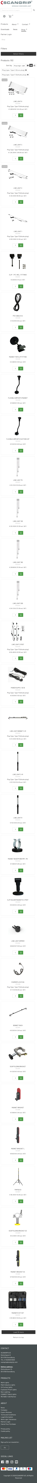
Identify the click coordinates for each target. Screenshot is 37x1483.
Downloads (5, 29)
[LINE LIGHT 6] (18, 88)
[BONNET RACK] (18, 1012)
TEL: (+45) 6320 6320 (8, 1360)
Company (4, 1410)
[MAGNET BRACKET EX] (18, 1258)
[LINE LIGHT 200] (18, 590)
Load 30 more (18, 1332)
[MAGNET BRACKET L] (18, 1135)
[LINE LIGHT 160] (18, 549)
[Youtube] (16, 1462)
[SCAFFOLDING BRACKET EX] (18, 1217)
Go (5, 1447)
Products (4, 24)
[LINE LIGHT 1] (18, 218)
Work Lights (5, 1382)
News (15, 29)
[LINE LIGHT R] (18, 804)
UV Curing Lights (6, 1387)
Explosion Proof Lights (9, 1389)
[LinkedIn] (7, 1462)
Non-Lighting (5, 1392)
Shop (23, 30)
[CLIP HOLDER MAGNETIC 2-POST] (18, 886)
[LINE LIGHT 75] (18, 467)
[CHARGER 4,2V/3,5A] (18, 968)
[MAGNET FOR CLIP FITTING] (18, 343)
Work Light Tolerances (8, 1419)
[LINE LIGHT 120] (18, 508)
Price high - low (19, 66)
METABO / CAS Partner (8, 1397)
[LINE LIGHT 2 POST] (18, 631)
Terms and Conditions (8, 1415)
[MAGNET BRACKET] (18, 1094)
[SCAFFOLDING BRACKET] (18, 1053)
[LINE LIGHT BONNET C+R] (18, 718)
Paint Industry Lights (8, 1385)
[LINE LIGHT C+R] (18, 761)
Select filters (18, 54)
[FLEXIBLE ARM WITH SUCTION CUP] (18, 425)
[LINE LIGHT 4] (18, 131)
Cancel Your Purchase (8, 1424)
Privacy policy (5, 1429)
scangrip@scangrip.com (9, 1362)
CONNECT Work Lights (8, 1394)
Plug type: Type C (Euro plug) (13, 70)
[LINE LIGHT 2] (18, 174)
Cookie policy (5, 1431)
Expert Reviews (6, 1412)
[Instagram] (12, 1462)
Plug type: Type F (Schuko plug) (14, 75)
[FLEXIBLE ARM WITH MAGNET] (18, 384)
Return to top (18, 1337)
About (14, 24)
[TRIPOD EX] (18, 1176)
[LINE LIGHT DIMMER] (18, 927)
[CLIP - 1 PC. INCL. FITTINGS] (18, 261)
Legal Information (7, 1417)
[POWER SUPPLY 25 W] (18, 674)
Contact (25, 24)
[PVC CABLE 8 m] (18, 302)
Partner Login (6, 34)
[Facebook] (2, 1462)
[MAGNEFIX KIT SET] (18, 1299)
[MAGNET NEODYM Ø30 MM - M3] (18, 845)
